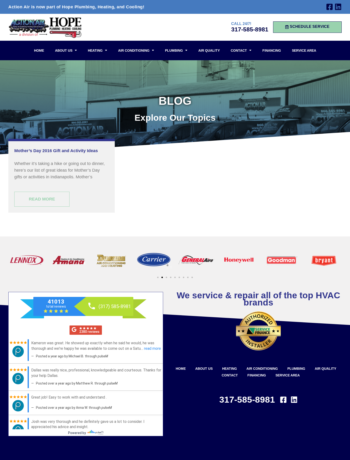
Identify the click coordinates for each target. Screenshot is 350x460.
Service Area (304, 50)
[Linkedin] (338, 6)
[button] (158, 277)
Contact (239, 50)
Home (39, 50)
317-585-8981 (249, 29)
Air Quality (209, 50)
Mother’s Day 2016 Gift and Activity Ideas (56, 150)
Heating (95, 50)
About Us (63, 50)
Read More (42, 199)
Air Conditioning (134, 50)
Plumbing (174, 50)
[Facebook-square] (329, 6)
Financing (271, 50)
